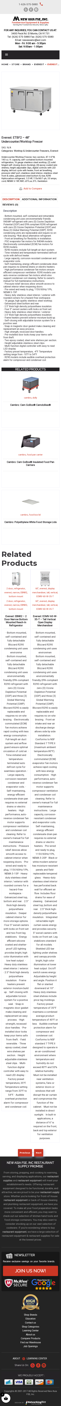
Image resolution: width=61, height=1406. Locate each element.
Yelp (32, 1365)
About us (30, 1334)
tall (48, 592)
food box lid (35, 514)
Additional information (39, 199)
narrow (16, 592)
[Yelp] (26, 9)
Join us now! (30, 1270)
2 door (10, 588)
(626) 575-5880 (21, 36)
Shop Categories (30, 1326)
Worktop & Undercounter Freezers (31, 150)
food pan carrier (35, 454)
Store (15, 64)
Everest (39, 64)
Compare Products (30, 1338)
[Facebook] (31, 9)
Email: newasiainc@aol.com (30, 40)
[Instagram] (36, 9)
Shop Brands (30, 1314)
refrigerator (19, 588)
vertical (53, 592)
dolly (35, 397)
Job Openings (30, 1346)
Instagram (44, 1365)
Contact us (30, 1322)
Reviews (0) (10, 204)
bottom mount (16, 596)
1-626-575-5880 (28, 4)
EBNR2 (24, 592)
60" (37, 588)
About (16, 1358)
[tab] (11, 199)
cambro (28, 397)
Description (11, 199)
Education (30, 1318)
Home (4, 64)
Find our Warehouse (30, 1342)
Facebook (38, 1365)
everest (8, 592)
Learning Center (30, 1330)
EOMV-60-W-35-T (45, 596)
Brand (27, 64)
